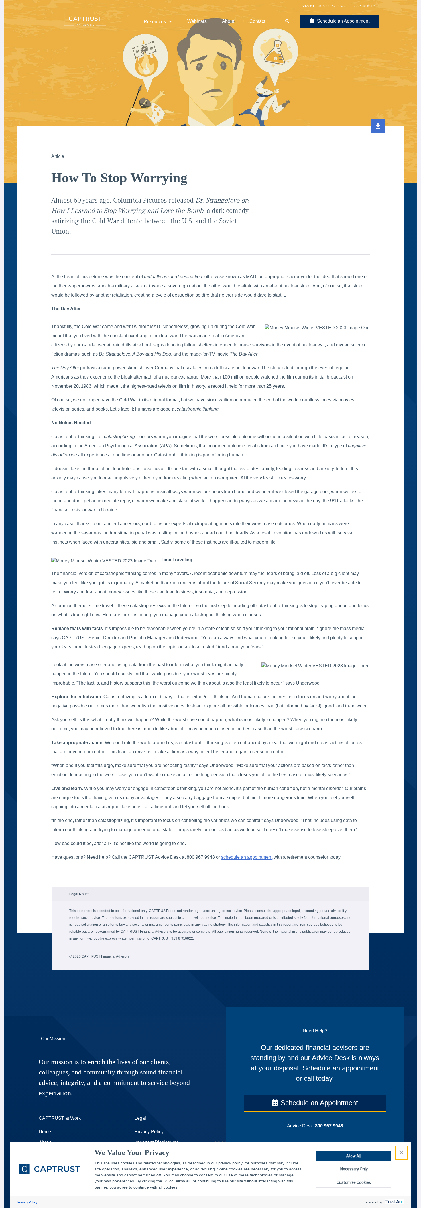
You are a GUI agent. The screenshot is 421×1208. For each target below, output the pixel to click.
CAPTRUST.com (366, 6)
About (228, 21)
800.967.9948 (334, 6)
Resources (155, 21)
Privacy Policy (27, 1202)
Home (45, 1131)
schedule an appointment (246, 857)
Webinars (197, 21)
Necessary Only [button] (354, 1169)
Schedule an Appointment (343, 21)
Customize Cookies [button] (354, 1182)
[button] (401, 1152)
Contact (257, 21)
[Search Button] (287, 21)
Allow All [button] (353, 1155)
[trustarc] (394, 1202)
